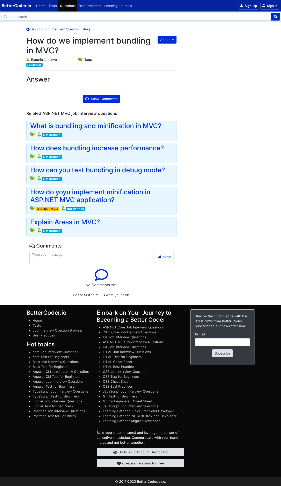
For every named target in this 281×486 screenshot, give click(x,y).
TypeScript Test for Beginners (56, 396)
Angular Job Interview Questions (58, 381)
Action (165, 40)
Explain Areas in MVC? (65, 222)
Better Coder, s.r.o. (151, 481)
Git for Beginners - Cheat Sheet (127, 401)
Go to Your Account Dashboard (142, 452)
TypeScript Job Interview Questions (60, 391)
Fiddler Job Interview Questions (57, 401)
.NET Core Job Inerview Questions (129, 332)
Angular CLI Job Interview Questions (61, 372)
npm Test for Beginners (51, 357)
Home (40, 6)
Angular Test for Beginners (53, 386)
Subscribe (222, 353)
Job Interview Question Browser (57, 330)
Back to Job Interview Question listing (60, 29)
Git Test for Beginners (120, 396)
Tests (53, 6)
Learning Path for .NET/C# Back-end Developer (139, 416)
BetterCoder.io (16, 5)
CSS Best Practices (118, 386)
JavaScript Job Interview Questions (130, 391)
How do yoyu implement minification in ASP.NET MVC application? (90, 196)
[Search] (275, 17)
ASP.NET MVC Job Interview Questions (133, 342)
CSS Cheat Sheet (116, 381)
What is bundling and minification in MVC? (95, 126)
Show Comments (103, 99)
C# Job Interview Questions (124, 337)
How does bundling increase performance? (97, 148)
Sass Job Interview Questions (56, 362)
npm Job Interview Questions (55, 352)
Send (166, 257)
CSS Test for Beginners (121, 376)
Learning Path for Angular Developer (131, 421)
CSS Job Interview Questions (125, 372)
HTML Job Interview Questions (127, 352)
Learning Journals (118, 6)
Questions (67, 6)
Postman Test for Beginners (54, 416)
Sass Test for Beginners (51, 367)
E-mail (200, 334)
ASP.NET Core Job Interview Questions (133, 327)
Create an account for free (142, 463)
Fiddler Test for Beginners (53, 406)
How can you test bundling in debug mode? (97, 170)
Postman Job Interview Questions (59, 411)
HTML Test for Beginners (122, 357)
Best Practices (90, 6)
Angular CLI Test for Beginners (56, 376)
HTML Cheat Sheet (117, 362)
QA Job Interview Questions (124, 347)
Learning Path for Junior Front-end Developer (138, 411)
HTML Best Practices (119, 367)
